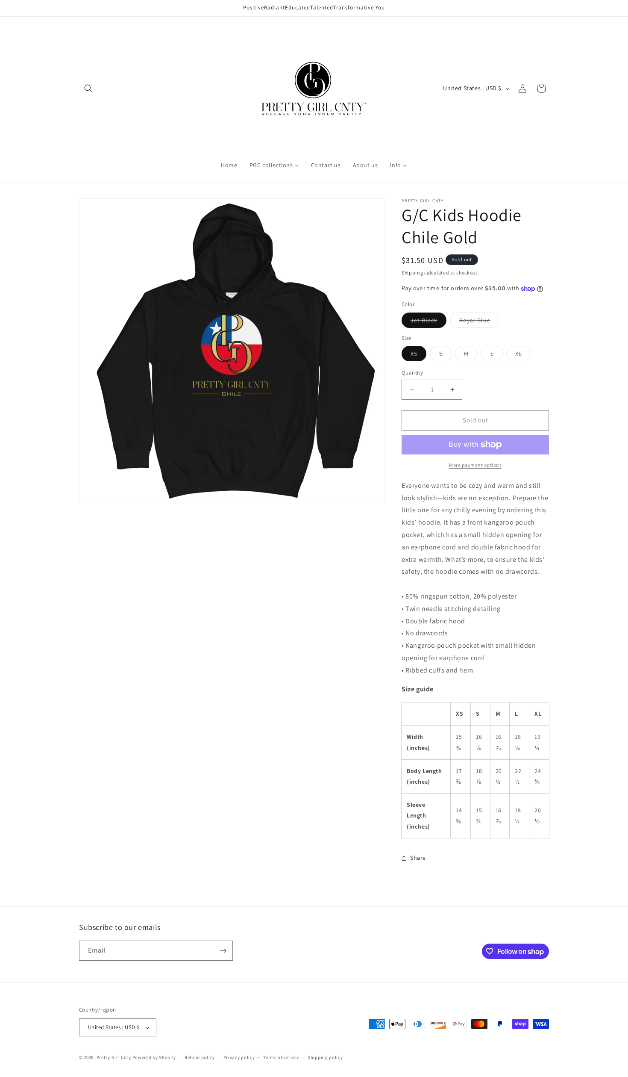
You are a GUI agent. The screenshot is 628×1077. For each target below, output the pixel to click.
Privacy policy (239, 1057)
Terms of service (281, 1057)
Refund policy (200, 1057)
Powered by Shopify (154, 1057)
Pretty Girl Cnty (114, 1057)
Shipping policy (325, 1057)
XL (523, 355)
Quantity (412, 372)
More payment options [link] (475, 465)
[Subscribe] (223, 951)
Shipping (412, 272)
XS (418, 355)
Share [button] (418, 858)
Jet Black (428, 322)
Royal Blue (479, 322)
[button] (88, 88)
